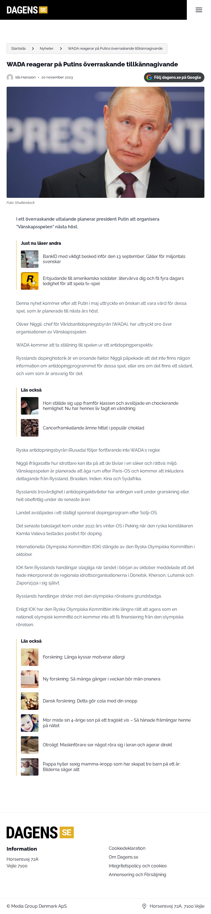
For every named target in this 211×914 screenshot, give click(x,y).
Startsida (18, 48)
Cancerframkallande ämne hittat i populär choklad (93, 428)
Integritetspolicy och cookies (138, 865)
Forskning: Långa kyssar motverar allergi (84, 657)
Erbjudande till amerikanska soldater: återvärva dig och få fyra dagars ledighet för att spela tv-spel (113, 281)
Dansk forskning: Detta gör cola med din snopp (90, 701)
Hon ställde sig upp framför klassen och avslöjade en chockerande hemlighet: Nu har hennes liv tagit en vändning (110, 406)
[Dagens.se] (97, 10)
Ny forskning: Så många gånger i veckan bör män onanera (101, 679)
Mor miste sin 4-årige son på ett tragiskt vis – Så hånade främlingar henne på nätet (117, 723)
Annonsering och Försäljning (137, 874)
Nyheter (47, 48)
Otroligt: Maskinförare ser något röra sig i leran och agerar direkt (107, 744)
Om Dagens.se (123, 857)
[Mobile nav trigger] (198, 9)
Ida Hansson (25, 77)
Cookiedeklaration (127, 848)
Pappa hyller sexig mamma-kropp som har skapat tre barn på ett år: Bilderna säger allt (112, 766)
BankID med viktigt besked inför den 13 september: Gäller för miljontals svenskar (114, 259)
